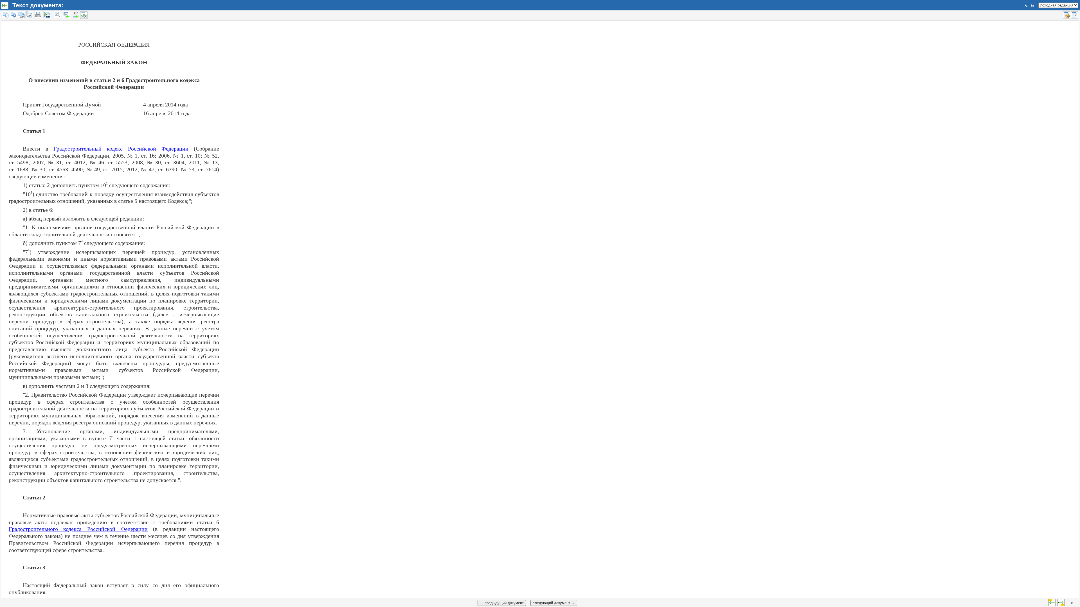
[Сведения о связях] (21, 14)
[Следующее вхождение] (1061, 602)
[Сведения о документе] (13, 14)
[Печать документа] (38, 14)
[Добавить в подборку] (66, 14)
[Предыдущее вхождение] (1052, 602)
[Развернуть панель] (4, 5)
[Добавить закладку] (75, 14)
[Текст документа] (5, 14)
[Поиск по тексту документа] (57, 14)
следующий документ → (554, 603)
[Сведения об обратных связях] (29, 14)
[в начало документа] (1071, 603)
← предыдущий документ (502, 603)
